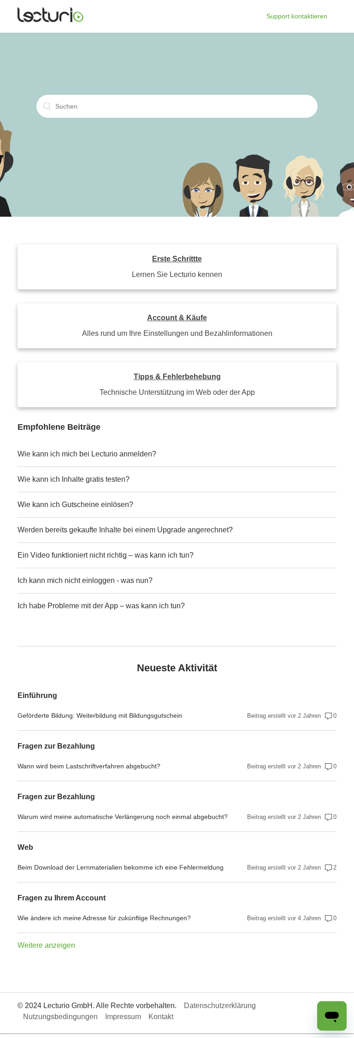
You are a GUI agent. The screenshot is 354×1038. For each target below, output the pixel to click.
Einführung (37, 695)
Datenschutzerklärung (220, 1005)
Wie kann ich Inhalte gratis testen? (74, 479)
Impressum (123, 1017)
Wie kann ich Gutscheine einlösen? (75, 504)
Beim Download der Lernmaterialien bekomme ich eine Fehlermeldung (121, 867)
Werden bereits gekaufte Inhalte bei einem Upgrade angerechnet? (125, 530)
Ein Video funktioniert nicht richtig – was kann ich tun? (106, 555)
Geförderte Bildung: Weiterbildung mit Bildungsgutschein (100, 715)
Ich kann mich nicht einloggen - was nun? (85, 580)
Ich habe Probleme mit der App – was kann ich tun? (101, 606)
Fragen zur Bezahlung (56, 746)
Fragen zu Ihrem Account (62, 898)
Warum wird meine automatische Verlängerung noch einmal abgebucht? (123, 816)
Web (25, 847)
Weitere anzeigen (46, 945)
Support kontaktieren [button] (296, 16)
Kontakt (160, 1017)
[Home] (50, 20)
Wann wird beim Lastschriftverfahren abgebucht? (89, 766)
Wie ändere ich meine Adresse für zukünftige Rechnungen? (104, 918)
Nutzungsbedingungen (60, 1017)
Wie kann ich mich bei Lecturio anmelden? (87, 454)
